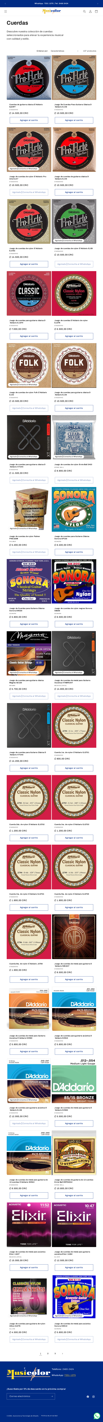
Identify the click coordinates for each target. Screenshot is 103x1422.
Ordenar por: (42, 51)
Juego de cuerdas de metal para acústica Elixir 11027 (27, 1253)
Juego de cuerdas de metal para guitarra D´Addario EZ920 (73, 1109)
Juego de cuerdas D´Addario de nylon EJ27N (71, 322)
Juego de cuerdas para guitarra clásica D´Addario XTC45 (27, 466)
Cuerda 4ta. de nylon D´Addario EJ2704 (26, 894)
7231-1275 (70, 1375)
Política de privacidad (49, 1415)
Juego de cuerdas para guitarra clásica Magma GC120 (26, 682)
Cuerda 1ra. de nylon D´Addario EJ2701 (71, 752)
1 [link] (40, 1353)
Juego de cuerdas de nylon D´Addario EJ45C (26, 250)
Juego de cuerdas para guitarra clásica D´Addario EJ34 (72, 394)
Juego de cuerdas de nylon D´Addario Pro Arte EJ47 (27, 178)
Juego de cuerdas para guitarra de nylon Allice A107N (27, 1325)
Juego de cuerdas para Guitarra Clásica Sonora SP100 (71, 537)
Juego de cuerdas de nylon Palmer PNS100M (24, 537)
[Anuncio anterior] (5, 4)
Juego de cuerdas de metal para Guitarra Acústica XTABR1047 (72, 682)
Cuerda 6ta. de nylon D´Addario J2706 (26, 964)
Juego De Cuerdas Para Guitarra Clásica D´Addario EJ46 (73, 106)
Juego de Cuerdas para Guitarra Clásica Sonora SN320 (27, 609)
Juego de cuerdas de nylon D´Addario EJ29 (73, 248)
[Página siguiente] (62, 1354)
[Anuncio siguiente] (98, 4)
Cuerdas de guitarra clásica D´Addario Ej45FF (26, 106)
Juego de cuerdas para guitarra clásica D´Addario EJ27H (27, 322)
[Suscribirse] (52, 1396)
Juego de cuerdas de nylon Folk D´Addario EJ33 (28, 394)
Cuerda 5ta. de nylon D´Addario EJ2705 (71, 894)
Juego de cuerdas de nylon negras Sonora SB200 (73, 609)
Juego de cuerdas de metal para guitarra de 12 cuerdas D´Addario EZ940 (28, 1181)
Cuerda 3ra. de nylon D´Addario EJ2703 (71, 824)
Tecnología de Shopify (30, 1416)
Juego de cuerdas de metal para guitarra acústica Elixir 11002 (72, 1253)
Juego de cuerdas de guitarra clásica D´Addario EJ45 (71, 178)
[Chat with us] (97, 1418)
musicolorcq (17, 1416)
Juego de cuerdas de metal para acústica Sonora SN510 (72, 1325)
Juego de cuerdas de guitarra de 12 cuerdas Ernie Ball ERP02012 (73, 1181)
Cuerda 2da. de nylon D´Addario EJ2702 (26, 824)
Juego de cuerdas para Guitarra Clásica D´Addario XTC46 (27, 754)
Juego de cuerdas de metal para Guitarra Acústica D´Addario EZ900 (27, 1037)
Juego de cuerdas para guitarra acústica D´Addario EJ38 (28, 1109)
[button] (6, 11)
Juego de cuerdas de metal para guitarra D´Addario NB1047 (73, 965)
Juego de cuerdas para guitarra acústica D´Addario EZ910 (73, 1037)
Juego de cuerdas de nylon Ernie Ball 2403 (73, 464)
